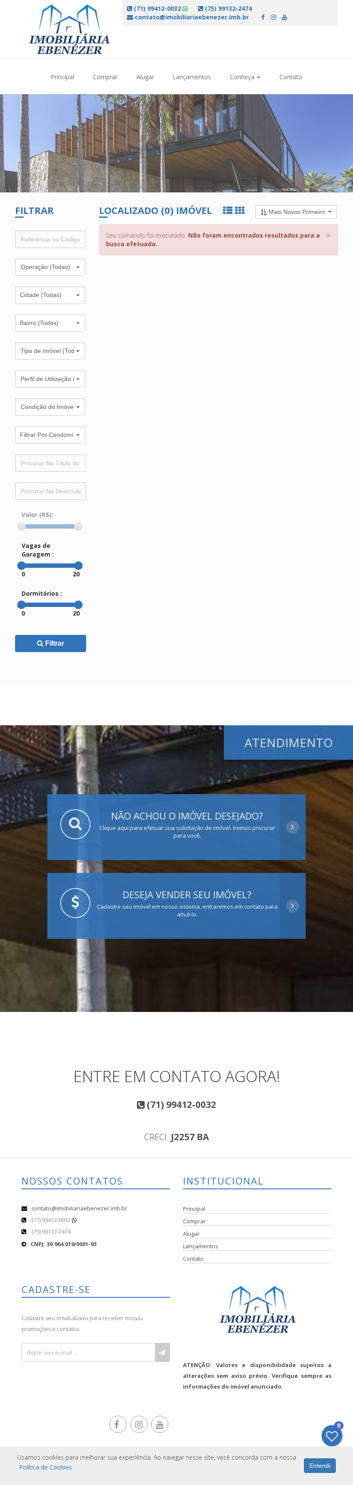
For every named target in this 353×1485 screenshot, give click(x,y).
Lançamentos (192, 77)
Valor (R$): (37, 514)
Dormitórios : (42, 593)
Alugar (145, 77)
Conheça (243, 77)
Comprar (105, 77)
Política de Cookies (45, 1467)
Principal (62, 77)
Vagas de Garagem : (38, 549)
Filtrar (53, 643)
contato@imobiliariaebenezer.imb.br (79, 1208)
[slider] (21, 526)
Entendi (320, 1465)
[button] (50, 267)
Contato (290, 77)
